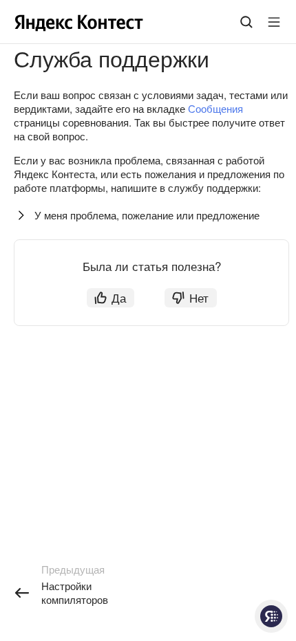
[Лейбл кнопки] (274, 22)
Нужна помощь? (271, 616)
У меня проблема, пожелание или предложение (147, 215)
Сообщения (215, 108)
